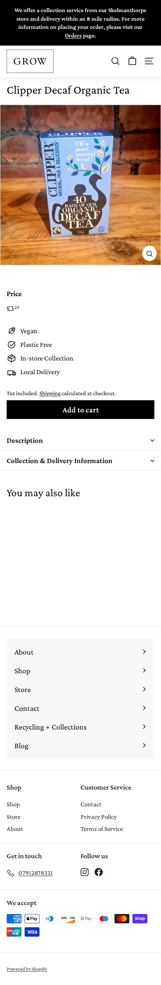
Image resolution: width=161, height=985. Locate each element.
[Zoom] (149, 253)
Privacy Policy (98, 816)
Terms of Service (101, 828)
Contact (91, 804)
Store (13, 816)
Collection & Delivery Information (60, 460)
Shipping (50, 393)
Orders (73, 35)
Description (25, 440)
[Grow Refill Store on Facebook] (99, 871)
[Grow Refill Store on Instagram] (84, 871)
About (15, 828)
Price (14, 293)
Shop (13, 804)
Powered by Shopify (27, 969)
